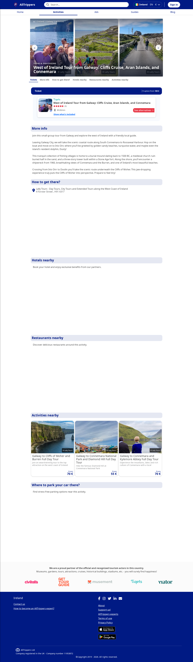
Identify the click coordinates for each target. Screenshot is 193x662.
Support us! (104, 609)
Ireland (40, 21)
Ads (96, 12)
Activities (58, 12)
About (101, 605)
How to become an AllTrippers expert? (34, 608)
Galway (49, 21)
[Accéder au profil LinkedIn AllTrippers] (116, 598)
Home (20, 12)
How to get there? (61, 79)
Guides (134, 12)
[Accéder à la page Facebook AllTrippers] (100, 598)
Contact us (19, 604)
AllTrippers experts (108, 614)
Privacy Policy (105, 622)
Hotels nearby (80, 79)
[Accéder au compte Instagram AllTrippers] (105, 598)
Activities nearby (120, 79)
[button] (174, 4)
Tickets (33, 79)
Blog (172, 12)
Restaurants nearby (99, 79)
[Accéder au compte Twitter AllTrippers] (110, 598)
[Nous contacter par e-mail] (121, 598)
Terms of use (105, 618)
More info (44, 79)
